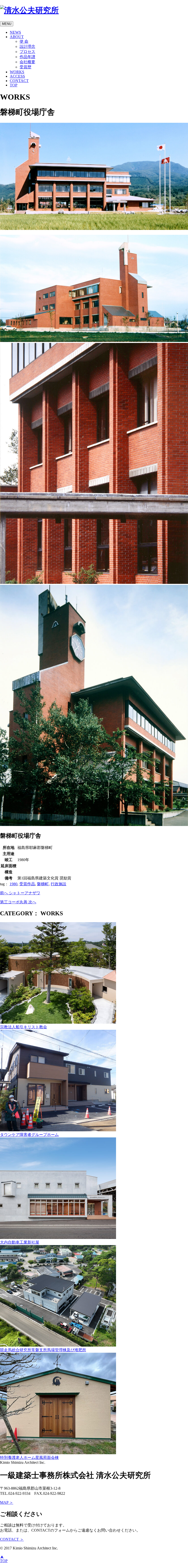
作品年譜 (27, 57)
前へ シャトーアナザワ (20, 893)
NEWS (15, 32)
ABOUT (17, 37)
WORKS (17, 72)
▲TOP (4, 1558)
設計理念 (27, 46)
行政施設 (58, 884)
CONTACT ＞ (12, 1539)
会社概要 (27, 62)
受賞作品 (27, 884)
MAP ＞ (6, 1502)
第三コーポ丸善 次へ (18, 902)
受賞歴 (25, 67)
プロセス (27, 52)
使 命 (24, 41)
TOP (13, 85)
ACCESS (17, 76)
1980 (13, 884)
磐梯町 (43, 884)
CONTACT (19, 81)
